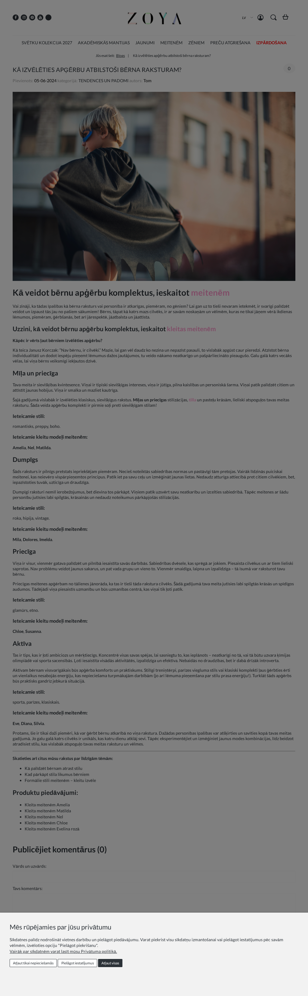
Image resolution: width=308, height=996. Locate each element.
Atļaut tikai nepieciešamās (33, 963)
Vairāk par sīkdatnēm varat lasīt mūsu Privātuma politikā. (63, 951)
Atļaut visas (110, 963)
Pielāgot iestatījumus (77, 963)
